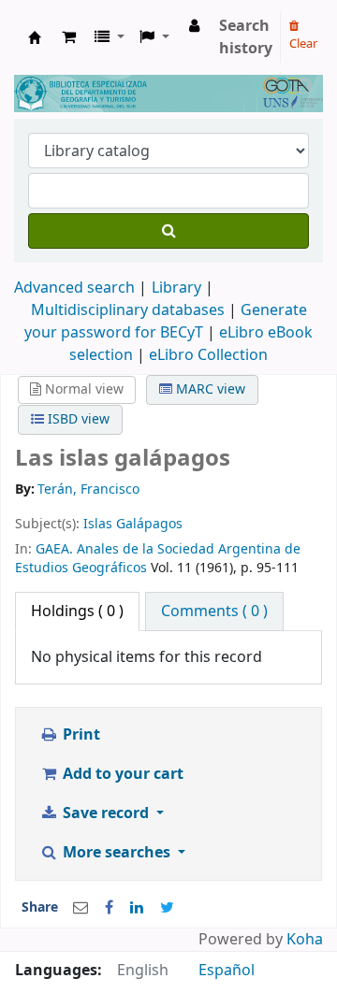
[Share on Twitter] (167, 908)
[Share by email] (80, 908)
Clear (303, 43)
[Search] (168, 231)
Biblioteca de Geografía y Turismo (34, 37)
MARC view (208, 389)
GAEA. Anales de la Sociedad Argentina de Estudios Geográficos (157, 559)
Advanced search (74, 288)
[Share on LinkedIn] (137, 908)
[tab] (214, 611)
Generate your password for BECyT (165, 321)
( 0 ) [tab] (77, 611)
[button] (68, 37)
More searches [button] (116, 853)
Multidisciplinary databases (129, 310)
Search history (245, 37)
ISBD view (77, 419)
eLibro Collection (208, 355)
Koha (304, 939)
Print (79, 735)
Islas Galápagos (133, 524)
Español (226, 970)
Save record (106, 813)
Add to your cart (121, 774)
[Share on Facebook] (109, 908)
